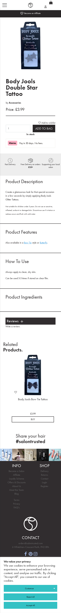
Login (44, 482)
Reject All (31, 596)
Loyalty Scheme (16, 478)
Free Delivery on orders (30, 166)
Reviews (12, 321)
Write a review (12, 326)
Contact (44, 478)
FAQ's (17, 507)
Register (44, 486)
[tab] (30, 321)
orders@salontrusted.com (30, 543)
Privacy (16, 503)
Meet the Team (16, 490)
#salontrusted (30, 441)
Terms (16, 500)
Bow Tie (28, 242)
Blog (16, 493)
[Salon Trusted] (30, 5)
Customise (29, 588)
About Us (16, 486)
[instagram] (35, 553)
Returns (44, 474)
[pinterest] (30, 553)
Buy (33, 419)
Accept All (30, 605)
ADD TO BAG (44, 128)
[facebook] (25, 553)
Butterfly (43, 242)
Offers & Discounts (17, 482)
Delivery (44, 471)
